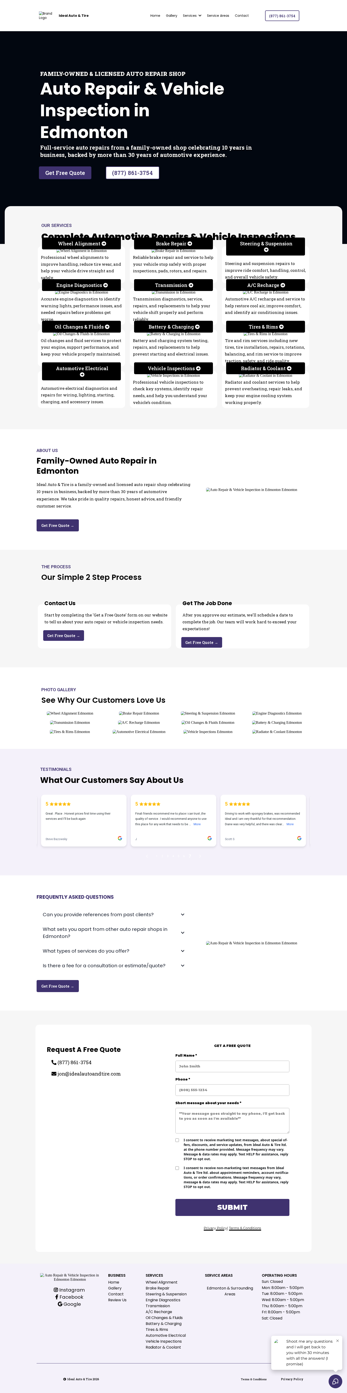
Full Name (186, 1055)
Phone (182, 1079)
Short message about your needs (208, 1103)
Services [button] (190, 15)
